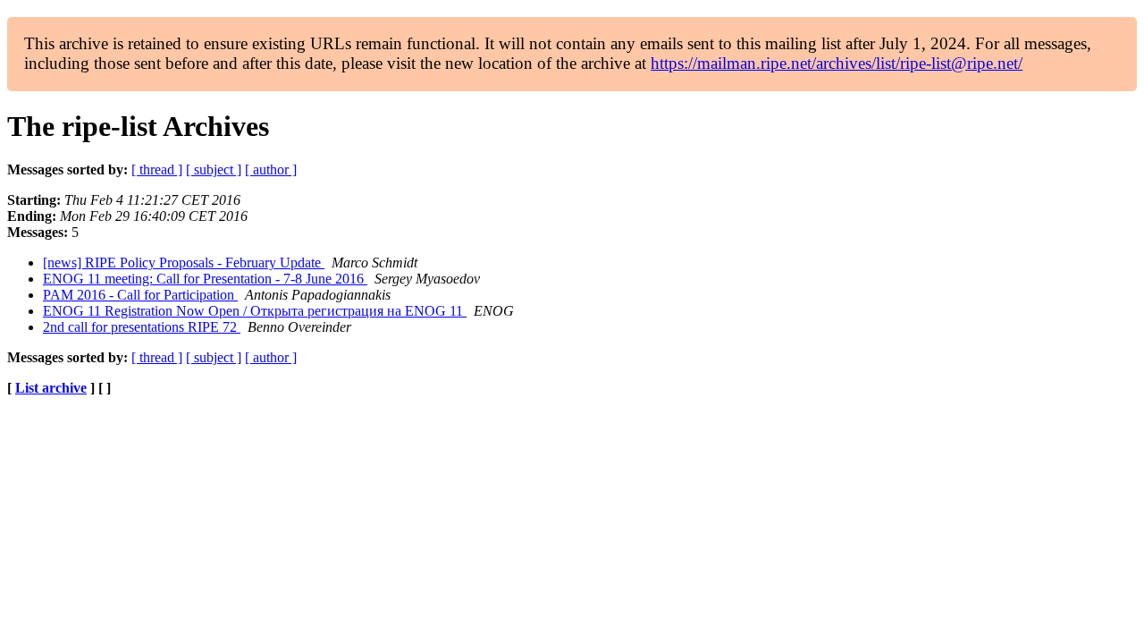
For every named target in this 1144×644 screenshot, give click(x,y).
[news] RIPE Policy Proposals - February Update (183, 262)
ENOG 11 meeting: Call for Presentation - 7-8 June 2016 (205, 278)
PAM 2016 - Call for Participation (140, 294)
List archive (51, 387)
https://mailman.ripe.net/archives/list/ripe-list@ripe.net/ (836, 63)
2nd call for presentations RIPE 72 (141, 327)
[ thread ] (156, 169)
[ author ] (271, 169)
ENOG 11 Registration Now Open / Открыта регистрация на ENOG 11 (255, 310)
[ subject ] (213, 169)
